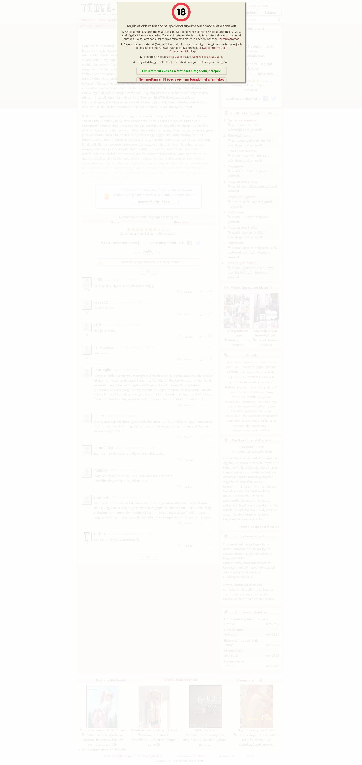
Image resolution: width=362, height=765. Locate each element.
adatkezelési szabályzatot (206, 57)
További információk (212, 48)
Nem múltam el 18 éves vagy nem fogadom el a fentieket (181, 79)
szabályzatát (174, 57)
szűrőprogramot (228, 39)
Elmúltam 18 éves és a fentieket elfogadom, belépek (181, 71)
